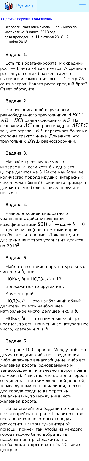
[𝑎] (14, 271)
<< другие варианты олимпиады (26, 19)
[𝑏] (23, 271)
